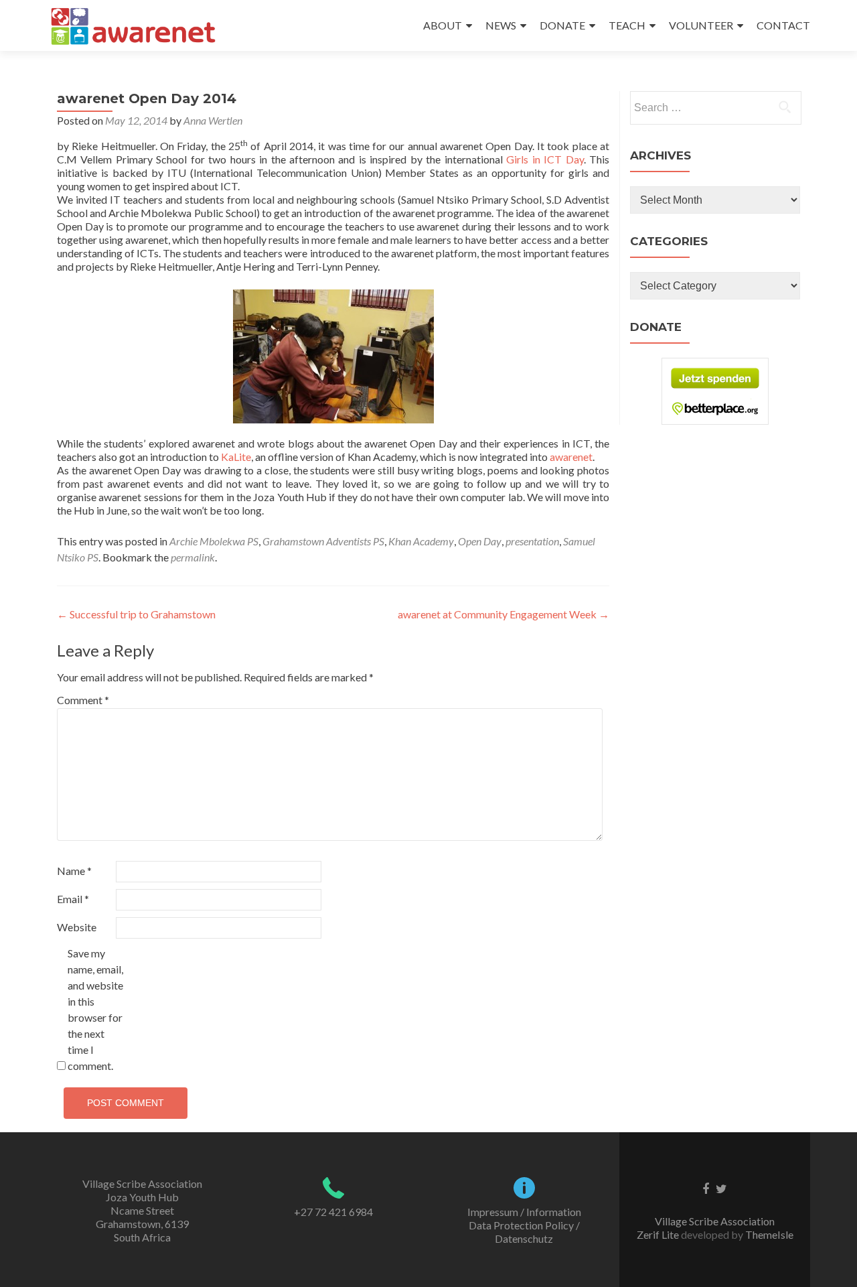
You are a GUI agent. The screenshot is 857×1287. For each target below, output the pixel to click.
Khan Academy (421, 541)
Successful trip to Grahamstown (136, 614)
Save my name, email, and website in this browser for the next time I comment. (95, 1009)
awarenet (571, 456)
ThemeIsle (769, 1234)
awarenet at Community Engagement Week (503, 614)
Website (76, 927)
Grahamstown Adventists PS (323, 541)
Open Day (479, 541)
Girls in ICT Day (544, 159)
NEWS (500, 25)
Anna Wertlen (212, 120)
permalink (193, 557)
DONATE (562, 25)
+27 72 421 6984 (333, 1211)
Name (74, 870)
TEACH (627, 25)
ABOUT (442, 25)
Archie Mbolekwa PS (213, 541)
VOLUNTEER (701, 25)
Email (73, 898)
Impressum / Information (524, 1211)
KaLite (236, 456)
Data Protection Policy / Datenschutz (524, 1232)
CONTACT (783, 25)
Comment (83, 699)
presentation (532, 541)
